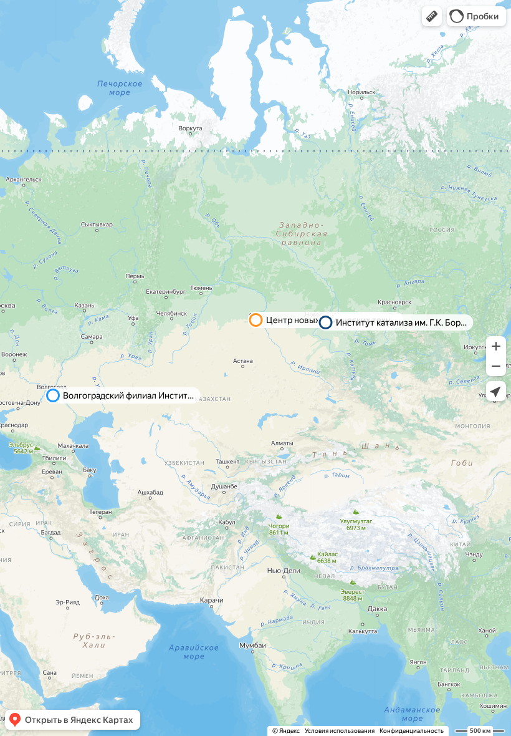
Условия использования (340, 730)
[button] (432, 16)
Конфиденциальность (412, 730)
